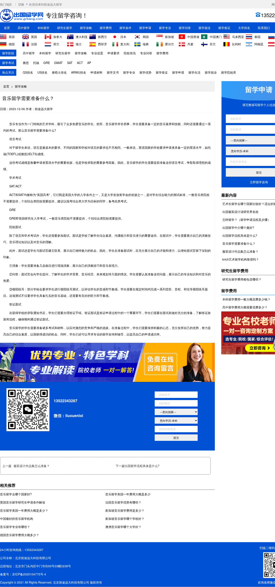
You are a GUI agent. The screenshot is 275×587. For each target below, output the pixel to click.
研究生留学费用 (234, 270)
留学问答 (185, 28)
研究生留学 (64, 28)
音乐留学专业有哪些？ (15, 527)
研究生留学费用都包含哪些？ (241, 279)
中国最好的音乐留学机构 (16, 518)
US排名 (42, 72)
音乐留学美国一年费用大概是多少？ (24, 510)
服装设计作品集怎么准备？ (32, 466)
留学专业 (165, 28)
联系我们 (264, 28)
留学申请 (145, 28)
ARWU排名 (78, 72)
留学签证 (224, 28)
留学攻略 (86, 28)
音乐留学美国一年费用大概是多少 (127, 494)
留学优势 (145, 72)
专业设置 (97, 53)
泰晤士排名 (59, 72)
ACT (80, 63)
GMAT (58, 63)
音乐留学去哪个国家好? (16, 494)
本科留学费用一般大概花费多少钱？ (246, 299)
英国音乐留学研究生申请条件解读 (22, 502)
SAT (70, 63)
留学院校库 (228, 72)
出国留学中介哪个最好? (238, 227)
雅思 (26, 63)
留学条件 (125, 28)
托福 (36, 63)
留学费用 (106, 28)
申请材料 (96, 72)
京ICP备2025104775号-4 (29, 574)
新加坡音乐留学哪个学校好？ (124, 518)
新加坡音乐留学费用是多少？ (124, 510)
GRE (46, 63)
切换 (21, 4)
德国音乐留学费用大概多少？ (19, 535)
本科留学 (43, 28)
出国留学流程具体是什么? (142, 466)
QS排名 (28, 72)
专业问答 (146, 53)
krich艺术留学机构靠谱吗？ (240, 259)
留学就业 (205, 28)
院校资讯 (130, 53)
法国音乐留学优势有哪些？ (123, 502)
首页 (7, 28)
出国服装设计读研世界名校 (240, 211)
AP (89, 63)
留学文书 (113, 72)
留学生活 (194, 72)
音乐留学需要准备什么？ (238, 243)
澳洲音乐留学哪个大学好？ (123, 527)
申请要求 (113, 53)
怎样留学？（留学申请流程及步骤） (246, 219)
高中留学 (24, 28)
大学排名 (244, 28)
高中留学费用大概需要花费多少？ (244, 307)
